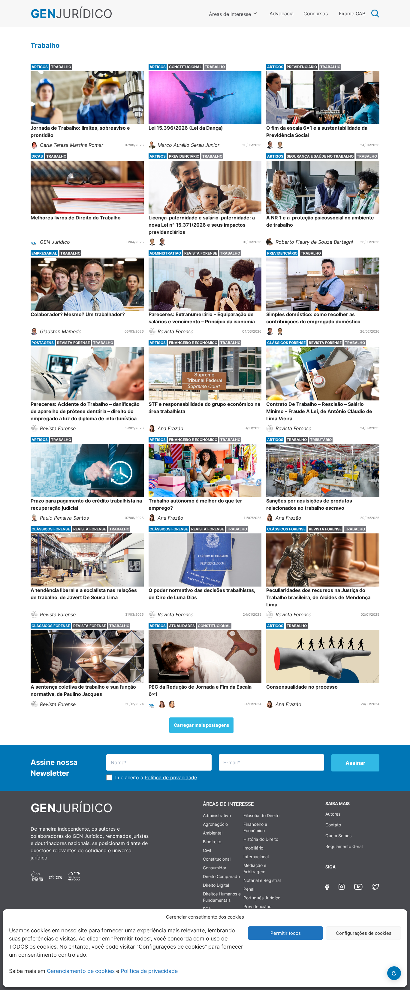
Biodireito (212, 841)
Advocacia (282, 13)
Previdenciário (257, 906)
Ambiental (212, 832)
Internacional (256, 856)
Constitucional (217, 859)
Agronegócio (215, 824)
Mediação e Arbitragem (254, 868)
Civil (207, 850)
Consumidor (214, 867)
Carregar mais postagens (201, 725)
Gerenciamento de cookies (81, 971)
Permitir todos (285, 933)
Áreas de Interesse (230, 14)
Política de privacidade (149, 971)
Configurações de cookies (363, 933)
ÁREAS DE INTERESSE (228, 804)
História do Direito (260, 839)
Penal (248, 889)
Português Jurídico (261, 897)
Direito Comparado (221, 876)
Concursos (315, 13)
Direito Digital (216, 885)
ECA (207, 908)
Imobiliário (253, 847)
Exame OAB (352, 13)
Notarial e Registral (262, 880)
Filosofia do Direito (261, 815)
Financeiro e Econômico (255, 827)
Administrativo (217, 815)
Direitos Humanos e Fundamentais (222, 897)
